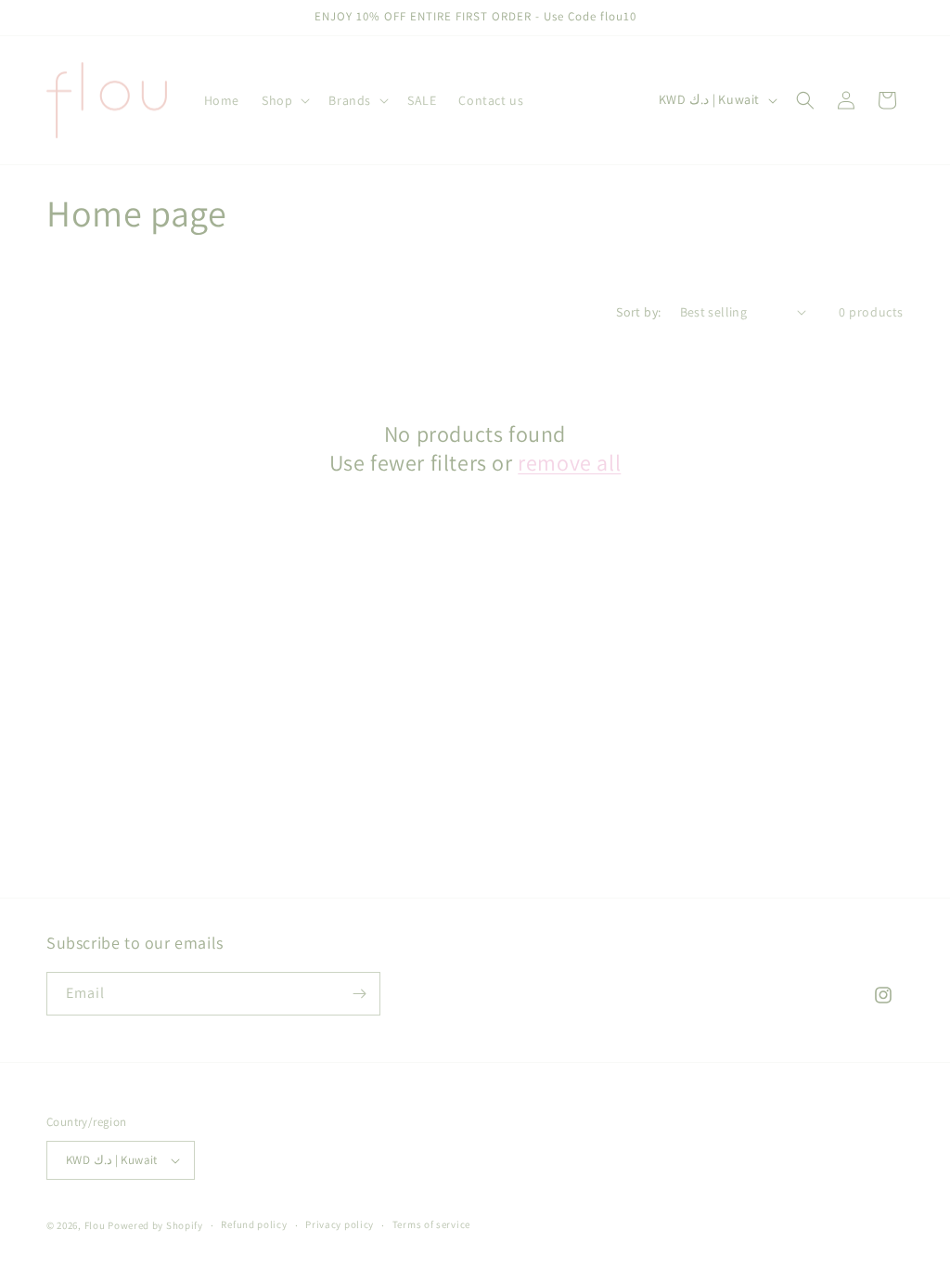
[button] (283, 100)
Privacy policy (339, 1224)
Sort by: (638, 312)
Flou (96, 1225)
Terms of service (431, 1224)
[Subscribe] (359, 994)
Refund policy (254, 1224)
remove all (569, 462)
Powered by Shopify (155, 1225)
